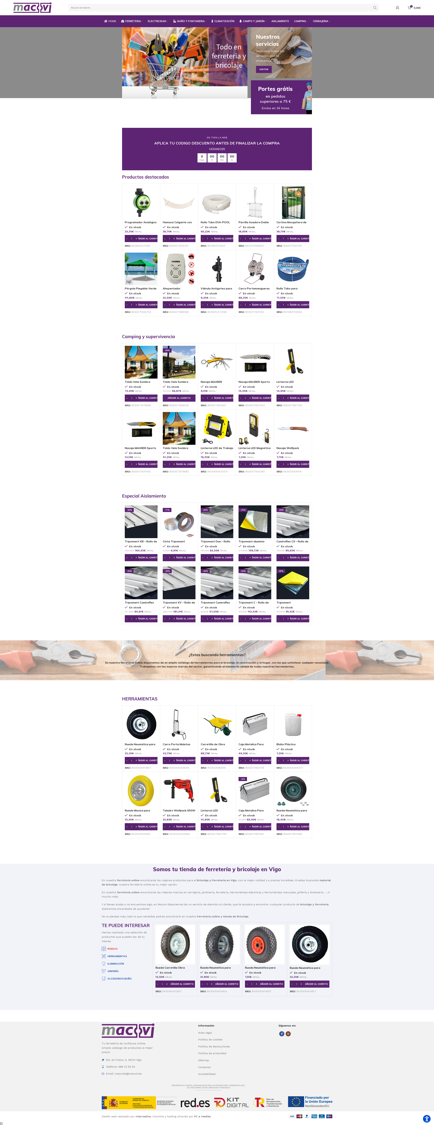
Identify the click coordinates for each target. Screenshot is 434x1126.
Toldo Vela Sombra (137, 381)
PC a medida (202, 1116)
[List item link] (216, 1033)
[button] (141, 238)
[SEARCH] (375, 8)
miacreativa (143, 1116)
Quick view (155, 192)
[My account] (397, 7)
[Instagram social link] (288, 1033)
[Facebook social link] (281, 1033)
